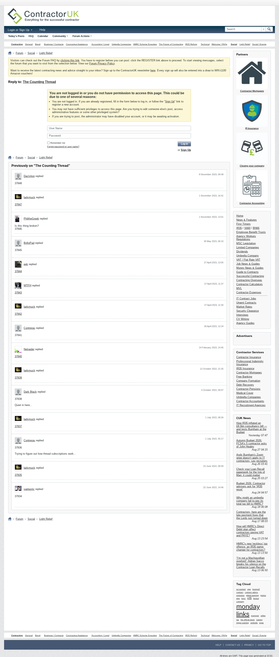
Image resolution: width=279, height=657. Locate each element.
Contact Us (232, 645)
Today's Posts (16, 36)
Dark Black (30, 391)
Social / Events (259, 44)
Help (42, 29)
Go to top (264, 645)
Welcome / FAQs (219, 44)
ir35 (249, 598)
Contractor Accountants (250, 401)
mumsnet (255, 616)
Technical (205, 44)
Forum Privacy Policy (102, 63)
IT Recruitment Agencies (251, 405)
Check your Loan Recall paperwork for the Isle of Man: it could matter (250, 472)
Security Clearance (247, 310)
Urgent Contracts (246, 302)
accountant (241, 589)
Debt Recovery (245, 384)
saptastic (29, 489)
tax (237, 620)
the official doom (248, 620)
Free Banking (244, 376)
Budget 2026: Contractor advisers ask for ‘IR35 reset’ (250, 486)
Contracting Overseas (249, 280)
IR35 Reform (191, 44)
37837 (18, 426)
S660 (247, 228)
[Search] (269, 29)
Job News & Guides (248, 263)
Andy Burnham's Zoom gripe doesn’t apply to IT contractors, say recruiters (251, 457)
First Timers (243, 223)
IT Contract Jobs (246, 298)
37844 (18, 271)
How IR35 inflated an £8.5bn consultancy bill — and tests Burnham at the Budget (251, 428)
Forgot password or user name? (63, 146)
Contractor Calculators (249, 284)
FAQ (31, 36)
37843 (18, 292)
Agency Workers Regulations (246, 238)
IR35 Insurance (245, 368)
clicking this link (69, 60)
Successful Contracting (250, 276)
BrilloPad (29, 242)
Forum (19, 53)
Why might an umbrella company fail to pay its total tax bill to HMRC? (249, 500)
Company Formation (248, 380)
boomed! (256, 589)
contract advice (251, 592)
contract (239, 592)
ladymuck (29, 197)
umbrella (254, 623)
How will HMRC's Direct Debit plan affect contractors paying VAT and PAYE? (250, 531)
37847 (18, 204)
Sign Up (169, 101)
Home (239, 215)
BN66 (256, 228)
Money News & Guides (249, 267)
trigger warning (242, 623)
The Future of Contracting (171, 44)
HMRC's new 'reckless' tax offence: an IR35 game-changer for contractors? (252, 546)
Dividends (242, 251)
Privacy (249, 645)
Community (59, 36)
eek (26, 264)
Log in (184, 143)
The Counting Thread (39, 82)
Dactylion (29, 176)
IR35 (239, 228)
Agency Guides (245, 323)
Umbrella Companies (121, 44)
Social (234, 44)
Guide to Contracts (247, 272)
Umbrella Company (247, 255)
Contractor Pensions (248, 388)
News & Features (246, 219)
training (259, 620)
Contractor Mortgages (249, 372)
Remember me (57, 143)
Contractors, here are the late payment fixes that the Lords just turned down (252, 515)
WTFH (27, 285)
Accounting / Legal (100, 44)
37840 (18, 356)
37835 (18, 474)
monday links (248, 610)
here (152, 70)
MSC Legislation (246, 243)
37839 (18, 377)
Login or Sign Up (19, 29)
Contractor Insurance (248, 357)
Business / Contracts (54, 44)
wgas (261, 623)
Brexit (37, 44)
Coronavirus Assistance (77, 44)
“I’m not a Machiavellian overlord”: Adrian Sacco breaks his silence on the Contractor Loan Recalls (251, 562)
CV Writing (242, 319)
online (263, 616)
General (29, 44)
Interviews (242, 314)
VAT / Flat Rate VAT (248, 259)
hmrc (243, 599)
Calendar (43, 36)
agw (249, 589)
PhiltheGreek (31, 218)
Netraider (29, 349)
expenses (240, 595)
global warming (252, 595)
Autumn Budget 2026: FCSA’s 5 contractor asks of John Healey (251, 443)
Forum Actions (81, 36)
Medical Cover (244, 393)
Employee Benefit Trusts (251, 232)
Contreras (29, 328)
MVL (239, 288)
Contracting (17, 44)
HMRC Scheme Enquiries (145, 44)
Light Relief (245, 44)
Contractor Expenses (248, 292)
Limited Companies (247, 247)
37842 (18, 313)
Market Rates (244, 306)
